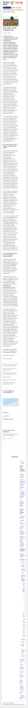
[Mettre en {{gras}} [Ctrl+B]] (4, 438)
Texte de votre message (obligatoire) (9, 431)
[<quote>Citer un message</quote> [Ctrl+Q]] (10, 438)
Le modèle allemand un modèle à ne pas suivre (22, 494)
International (23, 559)
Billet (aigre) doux (21, 682)
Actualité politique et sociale (22, 556)
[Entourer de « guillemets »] (13, 438)
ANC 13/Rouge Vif (22, 676)
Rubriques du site (7, 7)
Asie (22, 573)
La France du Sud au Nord (22, 660)
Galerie (8, 11)
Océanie (23, 655)
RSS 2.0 (22, 704)
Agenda (13, 7)
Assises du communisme (8, 9)
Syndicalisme (24, 642)
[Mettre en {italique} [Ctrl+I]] (6, 438)
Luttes (21, 664)
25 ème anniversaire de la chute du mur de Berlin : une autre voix (23, 484)
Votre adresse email (8, 419)
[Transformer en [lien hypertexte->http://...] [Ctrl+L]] (8, 438)
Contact (18, 704)
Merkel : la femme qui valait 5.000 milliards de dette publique (22, 541)
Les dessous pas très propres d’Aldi (22, 503)
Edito (4, 11)
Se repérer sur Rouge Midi (22, 697)
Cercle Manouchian (19, 9)
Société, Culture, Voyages (22, 687)
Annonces (19, 7)
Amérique (23, 639)
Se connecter (6, 416)
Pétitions (13, 11)
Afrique (23, 562)
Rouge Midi (6, 3)
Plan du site (5, 704)
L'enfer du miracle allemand (22, 476)
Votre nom (5, 412)
